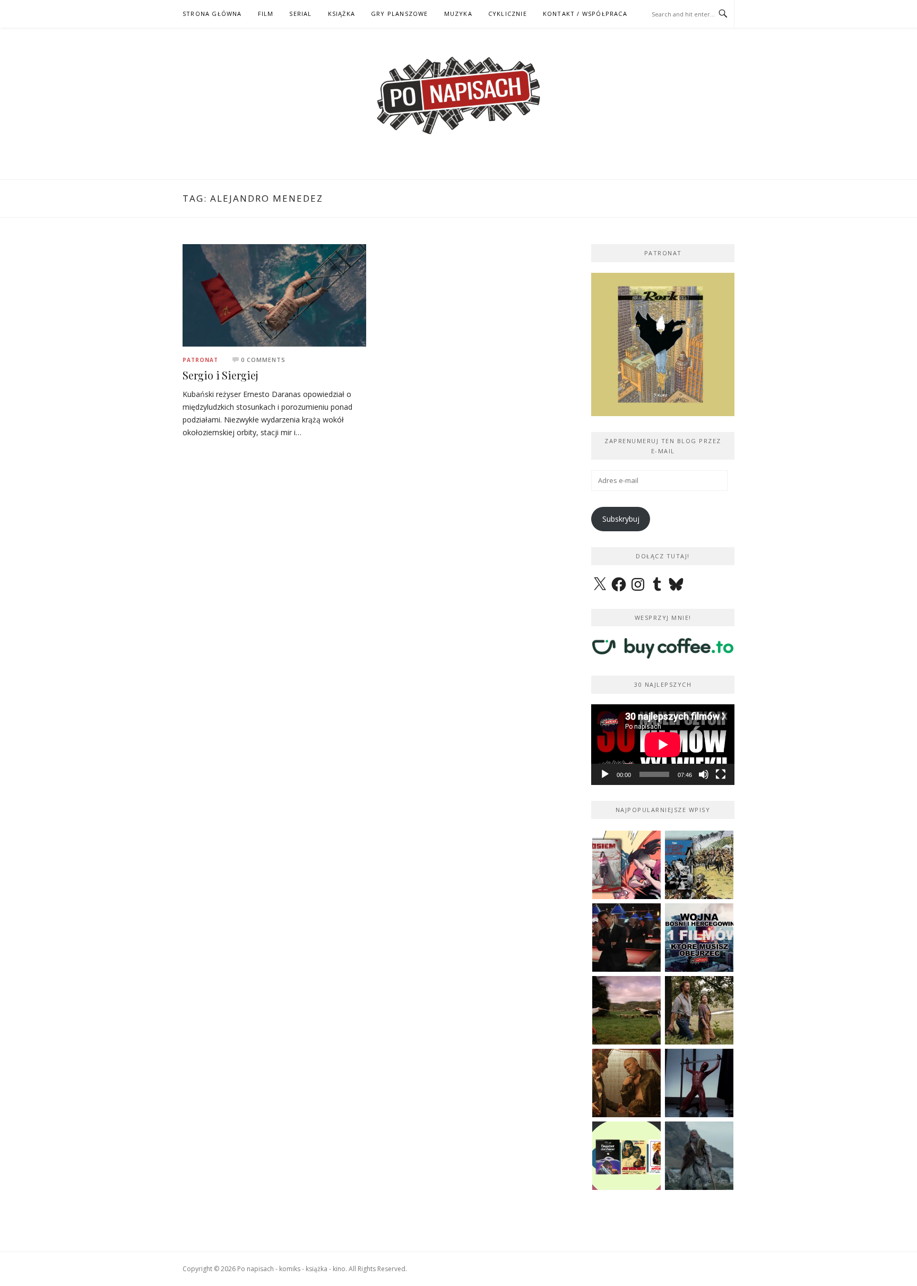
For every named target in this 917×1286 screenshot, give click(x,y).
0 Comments (263, 360)
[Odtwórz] (605, 774)
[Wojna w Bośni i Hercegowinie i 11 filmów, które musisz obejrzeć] (699, 937)
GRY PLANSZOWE (399, 14)
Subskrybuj (620, 519)
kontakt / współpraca (585, 14)
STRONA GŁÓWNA (212, 14)
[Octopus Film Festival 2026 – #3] (626, 1155)
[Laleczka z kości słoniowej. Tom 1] (699, 865)
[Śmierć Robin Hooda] (699, 1155)
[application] (662, 744)
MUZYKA (458, 14)
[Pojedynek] (626, 1010)
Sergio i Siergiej (220, 375)
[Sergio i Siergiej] (274, 294)
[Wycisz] (703, 774)
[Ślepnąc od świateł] (626, 1083)
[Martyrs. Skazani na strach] (699, 1083)
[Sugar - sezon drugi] (626, 937)
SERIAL (300, 14)
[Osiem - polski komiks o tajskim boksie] (626, 865)
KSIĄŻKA (341, 14)
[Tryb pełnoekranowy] (720, 774)
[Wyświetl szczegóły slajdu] (662, 344)
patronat (200, 360)
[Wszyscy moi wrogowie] (699, 1010)
